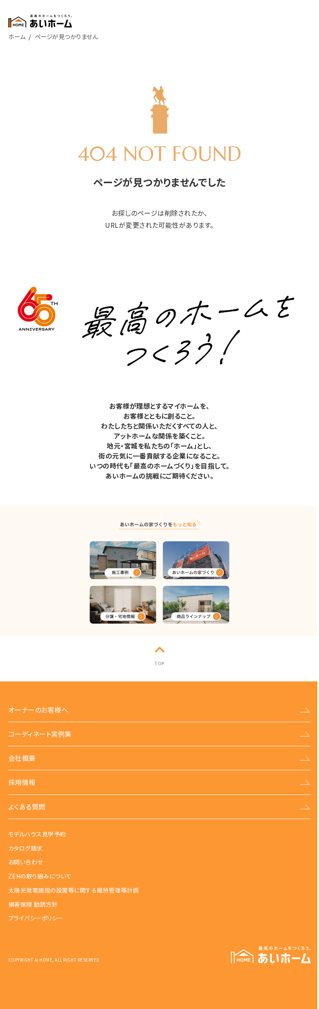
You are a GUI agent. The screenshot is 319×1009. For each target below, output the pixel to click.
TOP (159, 663)
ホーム (16, 36)
